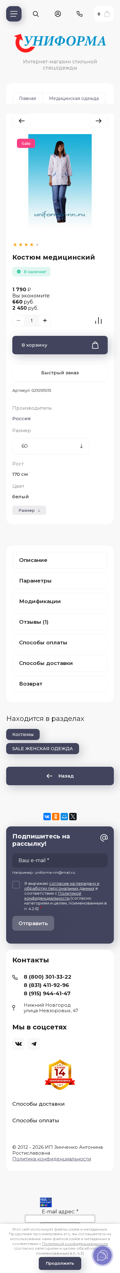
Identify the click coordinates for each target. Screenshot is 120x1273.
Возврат (30, 684)
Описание (33, 560)
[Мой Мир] (64, 816)
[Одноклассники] (55, 816)
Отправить (33, 923)
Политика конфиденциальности (51, 1159)
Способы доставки (46, 663)
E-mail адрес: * (60, 1212)
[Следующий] (98, 120)
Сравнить (98, 320)
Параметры (35, 581)
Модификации (40, 601)
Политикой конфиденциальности (52, 896)
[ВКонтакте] (47, 816)
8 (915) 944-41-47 (47, 993)
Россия (21, 418)
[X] (73, 816)
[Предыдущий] (21, 120)
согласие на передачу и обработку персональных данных (61, 886)
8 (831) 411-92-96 (46, 985)
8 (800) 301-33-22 (47, 977)
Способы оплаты (43, 642)
